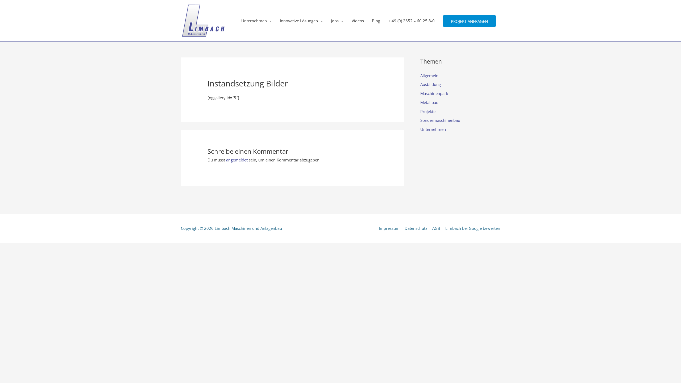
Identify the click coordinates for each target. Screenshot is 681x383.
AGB (436, 228)
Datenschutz (416, 228)
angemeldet (237, 160)
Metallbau (429, 102)
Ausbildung (430, 84)
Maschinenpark (434, 93)
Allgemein (429, 75)
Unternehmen (254, 20)
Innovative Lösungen (299, 20)
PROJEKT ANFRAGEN (469, 21)
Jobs (335, 20)
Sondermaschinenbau (440, 120)
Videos (358, 20)
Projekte (427, 111)
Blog (376, 20)
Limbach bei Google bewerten (472, 228)
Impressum (389, 228)
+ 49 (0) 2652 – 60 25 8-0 (411, 20)
